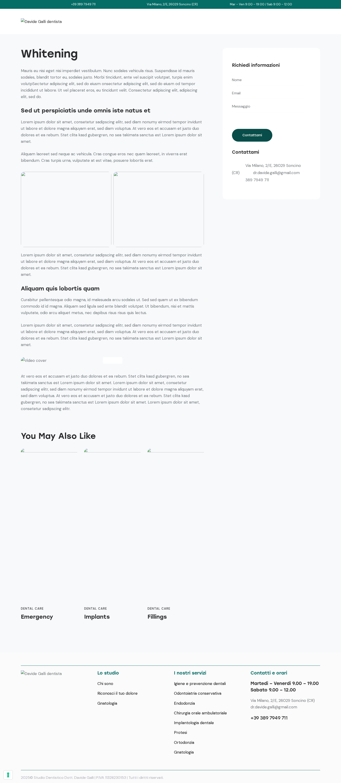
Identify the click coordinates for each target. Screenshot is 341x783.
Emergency (37, 617)
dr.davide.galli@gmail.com (276, 172)
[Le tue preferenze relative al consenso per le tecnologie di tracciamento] (8, 774)
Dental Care (32, 609)
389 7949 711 (257, 179)
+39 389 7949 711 (269, 718)
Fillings (157, 617)
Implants (97, 617)
